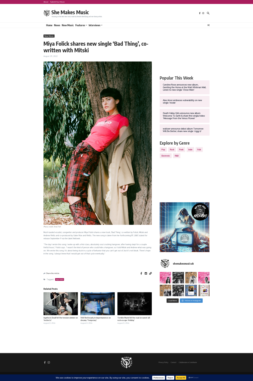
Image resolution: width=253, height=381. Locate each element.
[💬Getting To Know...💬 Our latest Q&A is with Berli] (178, 290)
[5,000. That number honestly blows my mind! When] (204, 290)
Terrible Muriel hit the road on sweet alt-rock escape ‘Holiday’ (134, 318)
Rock (172, 149)
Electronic (166, 156)
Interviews (94, 25)
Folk (199, 149)
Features (80, 25)
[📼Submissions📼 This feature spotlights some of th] (191, 277)
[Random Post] (208, 25)
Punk (181, 149)
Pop (163, 149)
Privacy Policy (163, 362)
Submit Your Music (57, 2)
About (45, 2)
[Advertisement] (185, 53)
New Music (68, 25)
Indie (190, 149)
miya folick (59, 279)
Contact (173, 362)
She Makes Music (70, 12)
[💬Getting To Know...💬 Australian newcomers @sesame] (178, 277)
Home (49, 25)
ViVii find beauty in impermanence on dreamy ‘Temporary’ (96, 318)
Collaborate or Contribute (188, 362)
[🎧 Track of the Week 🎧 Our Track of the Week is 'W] (191, 290)
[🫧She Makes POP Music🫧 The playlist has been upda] (165, 277)
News (57, 25)
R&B (177, 156)
